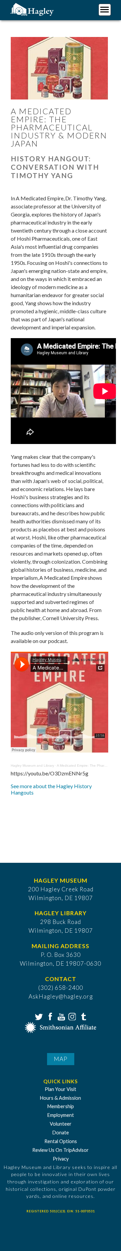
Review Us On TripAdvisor (60, 1150)
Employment (60, 1115)
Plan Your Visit (60, 1089)
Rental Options (60, 1141)
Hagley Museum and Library (32, 765)
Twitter (38, 1016)
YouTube (60, 1016)
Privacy (61, 1159)
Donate (60, 1132)
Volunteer (61, 1124)
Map (61, 1058)
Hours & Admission (60, 1098)
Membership (60, 1106)
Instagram (72, 1016)
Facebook (49, 1016)
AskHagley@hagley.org (61, 996)
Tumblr (83, 1016)
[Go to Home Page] (32, 9)
